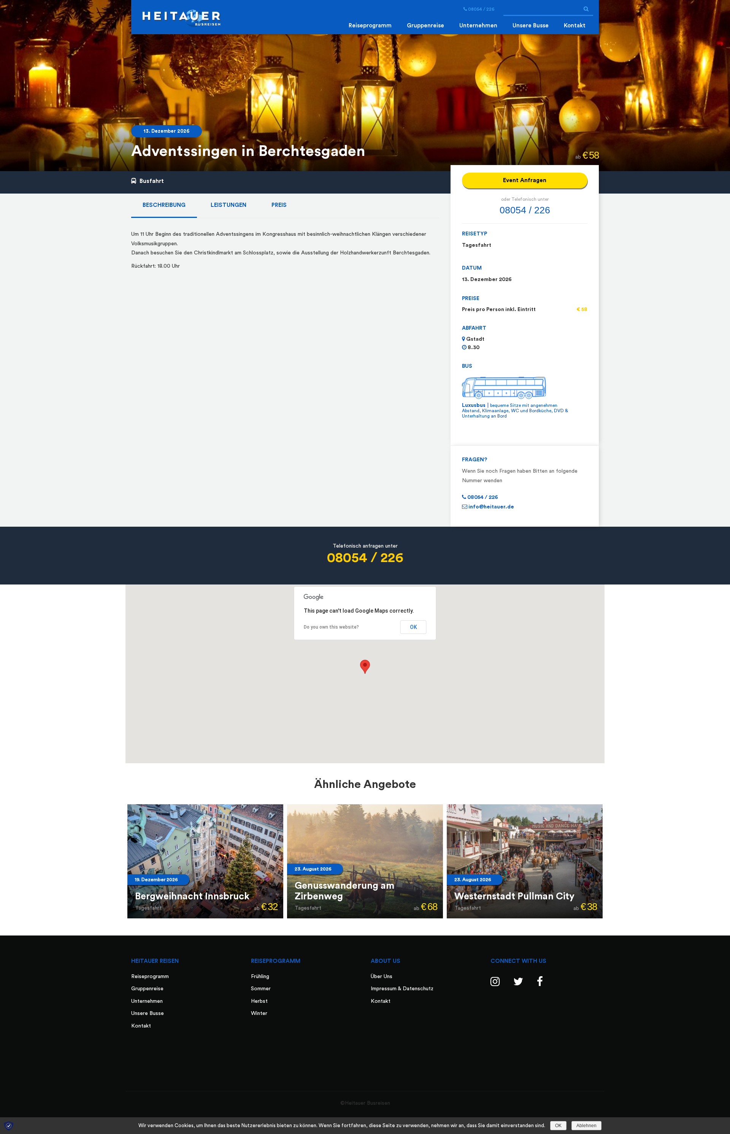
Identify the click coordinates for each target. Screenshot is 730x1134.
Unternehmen (478, 26)
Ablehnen (586, 1125)
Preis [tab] (279, 205)
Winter (259, 1013)
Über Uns (381, 976)
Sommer (261, 988)
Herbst (259, 1001)
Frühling (260, 976)
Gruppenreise (425, 26)
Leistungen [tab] (228, 205)
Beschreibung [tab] (164, 205)
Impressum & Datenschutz (402, 988)
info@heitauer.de (490, 507)
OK (413, 627)
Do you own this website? (331, 627)
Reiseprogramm (370, 26)
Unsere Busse (531, 26)
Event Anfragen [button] (524, 180)
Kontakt (575, 26)
